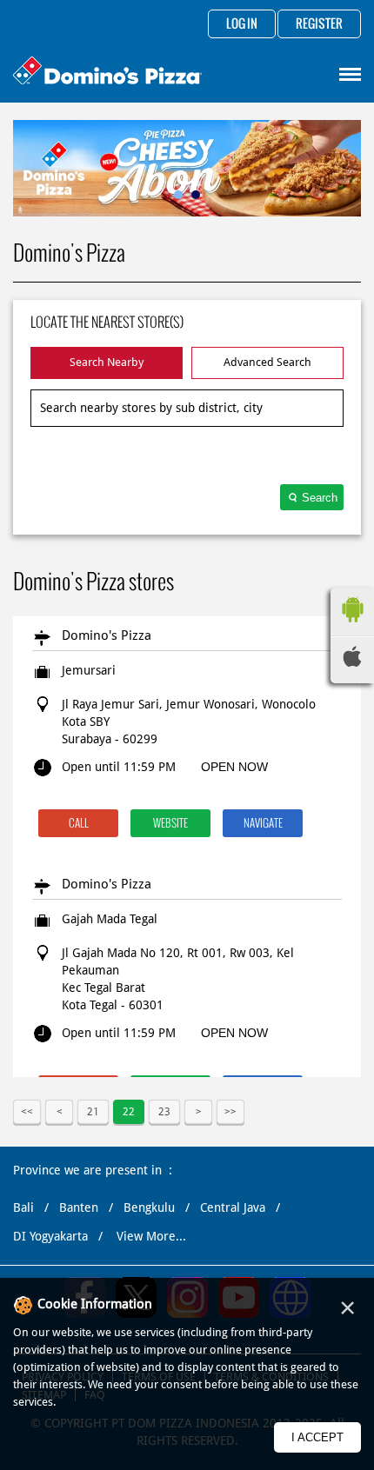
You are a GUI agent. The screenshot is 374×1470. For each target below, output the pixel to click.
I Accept (317, 1437)
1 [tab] (178, 194)
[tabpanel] (187, 168)
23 (164, 1112)
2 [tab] (195, 194)
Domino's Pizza (106, 635)
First (27, 1112)
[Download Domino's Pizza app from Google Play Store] (352, 627)
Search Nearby (107, 362)
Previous (59, 1112)
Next (198, 1112)
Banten (78, 1207)
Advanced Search (267, 362)
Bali (23, 1207)
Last (230, 1112)
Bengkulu (149, 1207)
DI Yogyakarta (50, 1236)
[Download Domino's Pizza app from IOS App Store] (352, 662)
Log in (241, 24)
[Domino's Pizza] (107, 73)
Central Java (232, 1207)
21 (93, 1112)
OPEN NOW (234, 767)
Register (319, 24)
